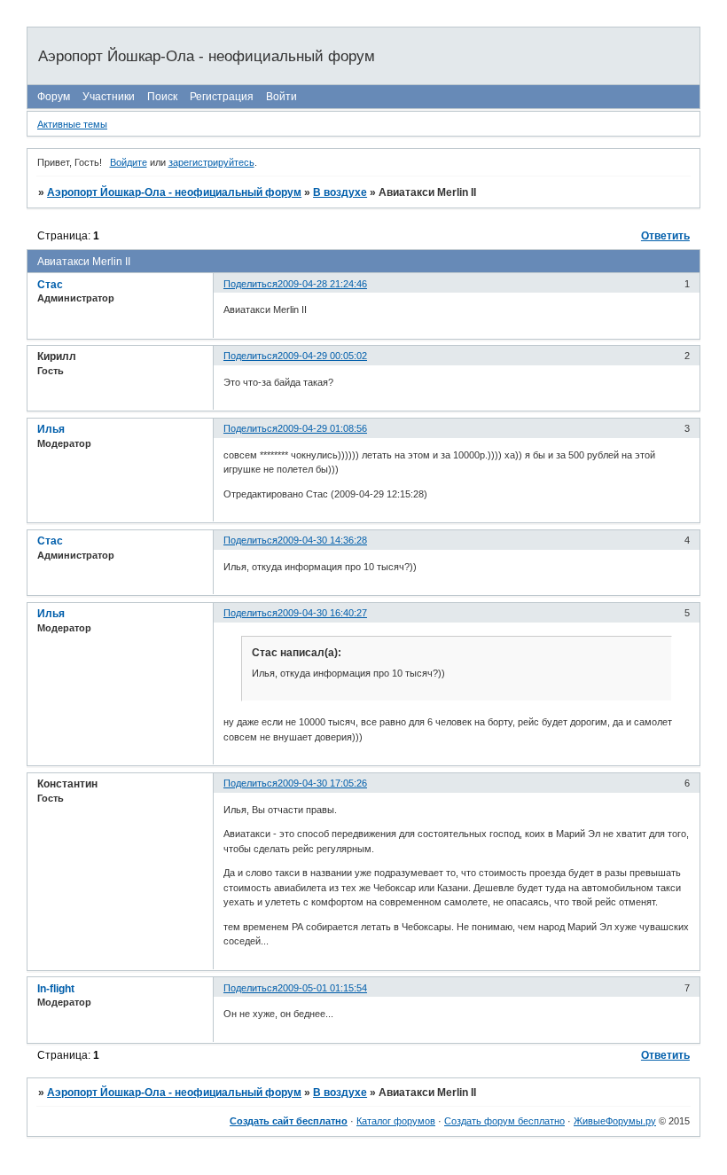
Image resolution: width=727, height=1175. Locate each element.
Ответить (665, 236)
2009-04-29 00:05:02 (322, 355)
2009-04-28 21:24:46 (322, 283)
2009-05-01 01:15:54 (322, 988)
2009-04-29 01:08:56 (322, 428)
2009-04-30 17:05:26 (322, 783)
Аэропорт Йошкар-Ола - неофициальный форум (174, 192)
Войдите (128, 162)
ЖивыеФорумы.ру (615, 1121)
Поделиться (250, 283)
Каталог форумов (395, 1121)
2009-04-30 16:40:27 (322, 612)
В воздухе (340, 192)
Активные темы (72, 124)
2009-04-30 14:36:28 (322, 540)
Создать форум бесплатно (504, 1121)
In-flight (55, 989)
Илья (51, 429)
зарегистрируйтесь (211, 162)
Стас (50, 284)
